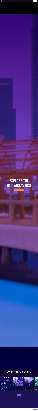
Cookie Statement (26, 409)
